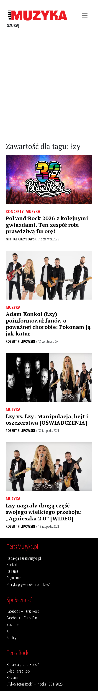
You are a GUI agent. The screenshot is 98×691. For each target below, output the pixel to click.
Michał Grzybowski (22, 239)
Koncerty (15, 211)
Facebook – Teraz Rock (23, 611)
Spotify (11, 637)
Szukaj (13, 25)
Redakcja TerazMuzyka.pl (24, 558)
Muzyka (33, 211)
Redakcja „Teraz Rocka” (23, 664)
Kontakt (12, 564)
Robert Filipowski (20, 341)
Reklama (12, 571)
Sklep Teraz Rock (18, 671)
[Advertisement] (49, 87)
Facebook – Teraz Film (22, 618)
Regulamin (14, 578)
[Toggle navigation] (85, 15)
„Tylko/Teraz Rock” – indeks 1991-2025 (35, 684)
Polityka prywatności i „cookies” (28, 584)
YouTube (13, 624)
